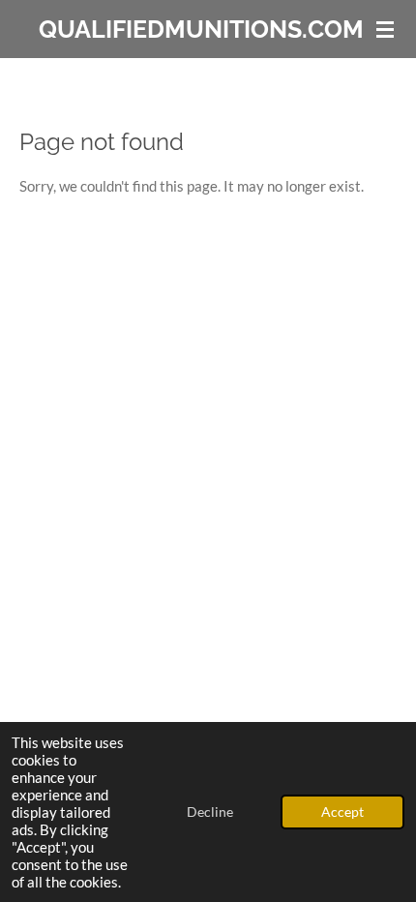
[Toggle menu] (385, 29)
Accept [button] (342, 812)
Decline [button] (210, 812)
